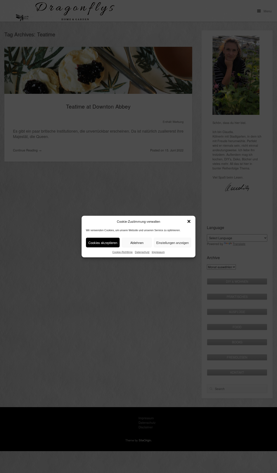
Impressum (158, 252)
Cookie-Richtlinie (122, 252)
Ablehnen (136, 242)
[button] (189, 221)
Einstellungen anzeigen (172, 242)
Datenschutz (142, 252)
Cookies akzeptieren (102, 242)
